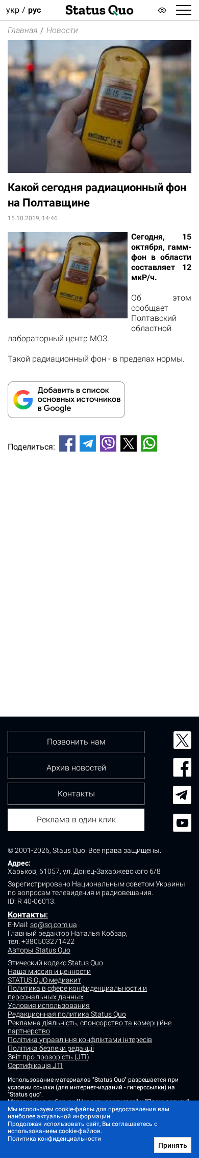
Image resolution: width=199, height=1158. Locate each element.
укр (12, 10)
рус (34, 10)
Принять (172, 1145)
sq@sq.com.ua (53, 925)
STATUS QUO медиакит (44, 980)
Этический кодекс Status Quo (55, 963)
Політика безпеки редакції (51, 1048)
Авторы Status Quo (39, 950)
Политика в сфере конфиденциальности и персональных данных (77, 992)
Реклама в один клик (76, 819)
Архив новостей (76, 768)
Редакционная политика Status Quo (67, 1014)
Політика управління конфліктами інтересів (80, 1039)
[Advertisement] (99, 567)
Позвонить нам (76, 742)
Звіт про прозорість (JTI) (48, 1057)
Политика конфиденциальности (54, 1138)
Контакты (27, 914)
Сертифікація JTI (35, 1065)
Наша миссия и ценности (49, 971)
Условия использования (49, 1005)
